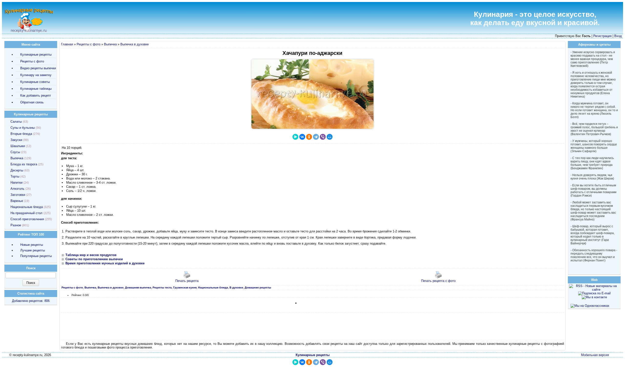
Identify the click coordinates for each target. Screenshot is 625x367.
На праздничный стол (26, 213)
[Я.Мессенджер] (295, 137)
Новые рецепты (31, 245)
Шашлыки (17, 146)
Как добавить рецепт (35, 95)
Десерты (16, 170)
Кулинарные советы (35, 82)
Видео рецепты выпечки (38, 68)
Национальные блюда (26, 207)
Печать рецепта (186, 281)
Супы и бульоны (22, 127)
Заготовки (17, 195)
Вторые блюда (21, 134)
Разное (15, 225)
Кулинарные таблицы (36, 88)
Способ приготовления (27, 219)
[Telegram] (316, 137)
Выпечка (110, 44)
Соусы (15, 152)
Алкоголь (17, 188)
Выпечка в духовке (134, 44)
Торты (14, 176)
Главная (67, 44)
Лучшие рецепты (32, 250)
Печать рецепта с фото (438, 281)
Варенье (16, 201)
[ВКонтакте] (302, 137)
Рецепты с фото (88, 44)
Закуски (16, 140)
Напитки (16, 182)
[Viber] (323, 137)
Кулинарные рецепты (36, 54)
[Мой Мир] (330, 137)
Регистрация (602, 36)
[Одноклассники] (309, 137)
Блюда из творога (23, 164)
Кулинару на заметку (36, 75)
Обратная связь (32, 102)
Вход (618, 36)
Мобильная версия (595, 355)
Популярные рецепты (36, 256)
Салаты (16, 121)
